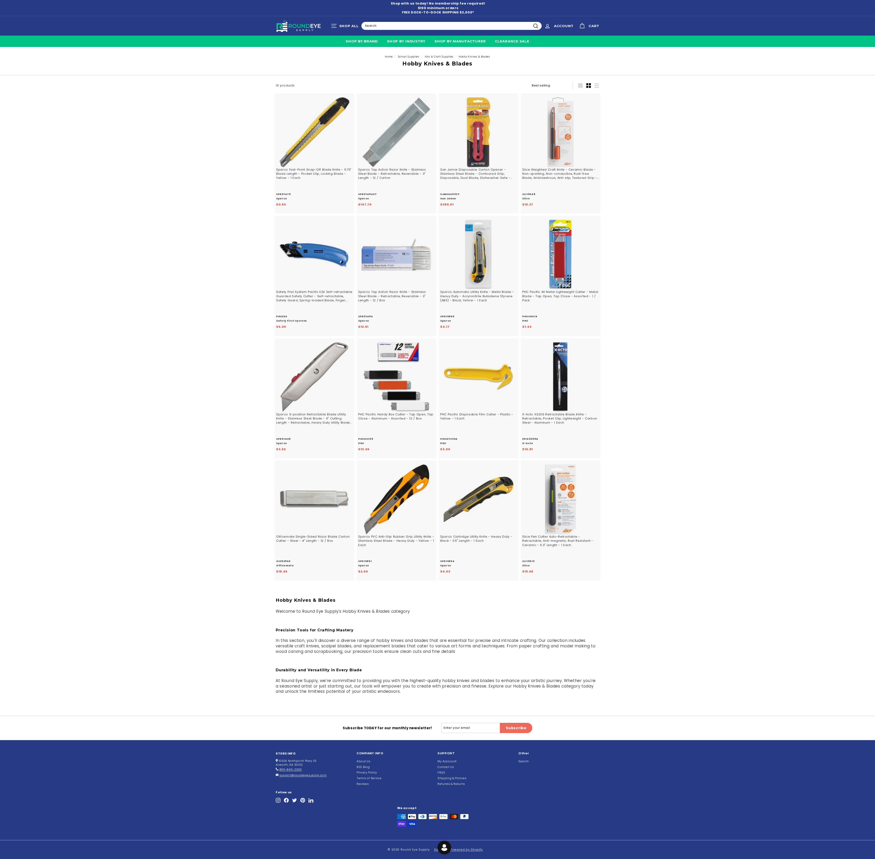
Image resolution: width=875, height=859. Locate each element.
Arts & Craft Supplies (439, 56)
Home (389, 56)
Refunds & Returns (451, 784)
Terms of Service (369, 778)
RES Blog (363, 767)
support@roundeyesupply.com (303, 775)
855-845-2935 (290, 769)
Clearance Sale (512, 41)
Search (523, 761)
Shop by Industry (406, 41)
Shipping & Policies (452, 778)
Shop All (346, 27)
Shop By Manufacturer (460, 41)
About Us (363, 761)
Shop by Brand (362, 41)
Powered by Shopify (466, 849)
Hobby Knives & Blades (474, 56)
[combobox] (451, 26)
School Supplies (408, 56)
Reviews (363, 784)
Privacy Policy (367, 772)
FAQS (441, 772)
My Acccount (447, 761)
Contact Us (446, 767)
